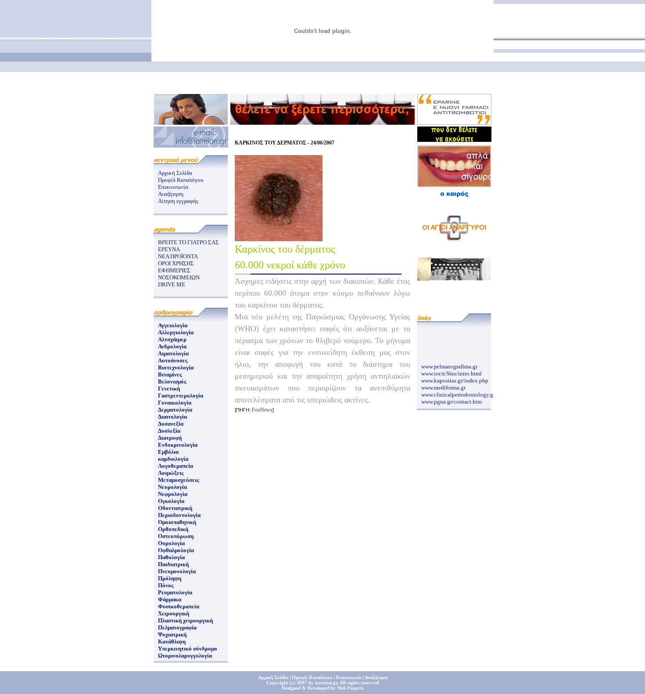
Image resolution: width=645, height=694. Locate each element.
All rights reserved (359, 682)
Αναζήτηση (170, 194)
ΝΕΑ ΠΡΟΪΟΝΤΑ (178, 256)
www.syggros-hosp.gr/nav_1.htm (460, 406)
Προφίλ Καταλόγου (180, 180)
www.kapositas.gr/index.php (454, 378)
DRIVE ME (171, 284)
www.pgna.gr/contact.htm (451, 399)
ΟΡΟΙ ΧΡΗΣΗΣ (176, 263)
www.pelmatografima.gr (449, 364)
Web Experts (350, 687)
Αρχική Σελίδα (175, 173)
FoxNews (262, 410)
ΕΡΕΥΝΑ (169, 249)
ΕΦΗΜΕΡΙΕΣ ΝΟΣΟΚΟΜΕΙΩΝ (179, 274)
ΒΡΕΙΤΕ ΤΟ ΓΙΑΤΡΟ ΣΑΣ (188, 242)
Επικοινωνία (173, 187)
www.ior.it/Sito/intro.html (451, 371)
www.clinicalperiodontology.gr (458, 392)
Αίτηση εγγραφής (178, 201)
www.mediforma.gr (443, 385)
